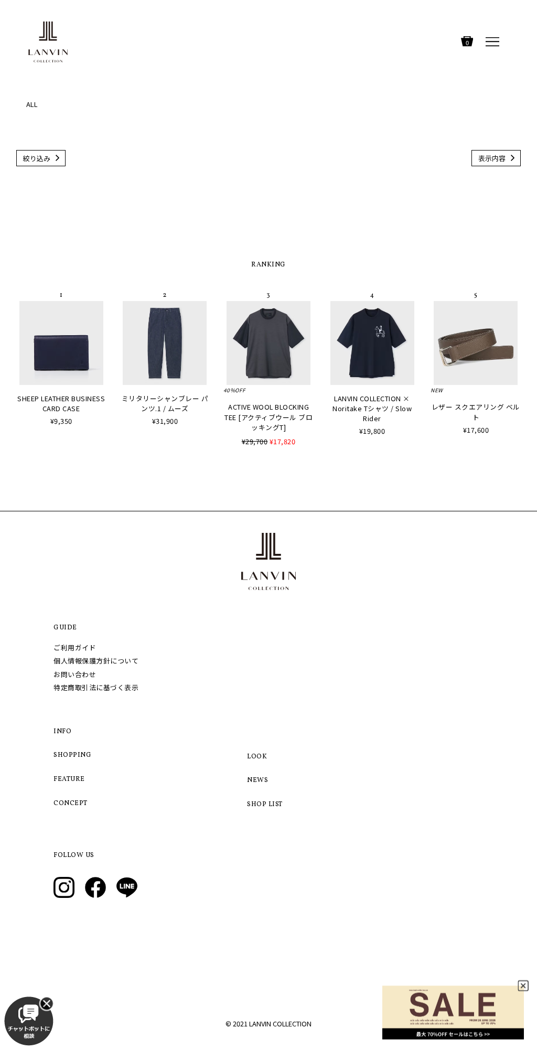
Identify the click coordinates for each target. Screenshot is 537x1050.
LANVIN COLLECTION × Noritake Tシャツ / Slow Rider (372, 408)
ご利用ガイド (74, 647)
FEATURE (69, 779)
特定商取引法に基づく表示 (95, 687)
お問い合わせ (74, 674)
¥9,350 (61, 421)
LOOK (257, 757)
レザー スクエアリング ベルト (476, 412)
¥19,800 (372, 431)
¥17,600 (476, 430)
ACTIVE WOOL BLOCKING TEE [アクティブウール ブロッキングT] (268, 417)
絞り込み (36, 158)
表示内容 (492, 158)
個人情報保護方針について (95, 661)
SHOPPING (72, 755)
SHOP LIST (265, 804)
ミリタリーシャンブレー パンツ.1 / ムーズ (165, 403)
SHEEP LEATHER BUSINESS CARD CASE (61, 403)
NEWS (257, 780)
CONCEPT (70, 803)
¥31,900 (165, 421)
